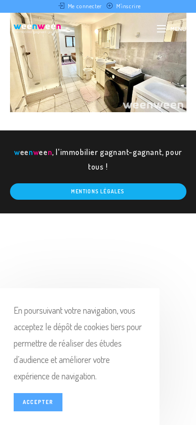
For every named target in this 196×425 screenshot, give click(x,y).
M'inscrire (128, 6)
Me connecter (85, 6)
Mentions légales (97, 191)
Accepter (38, 402)
